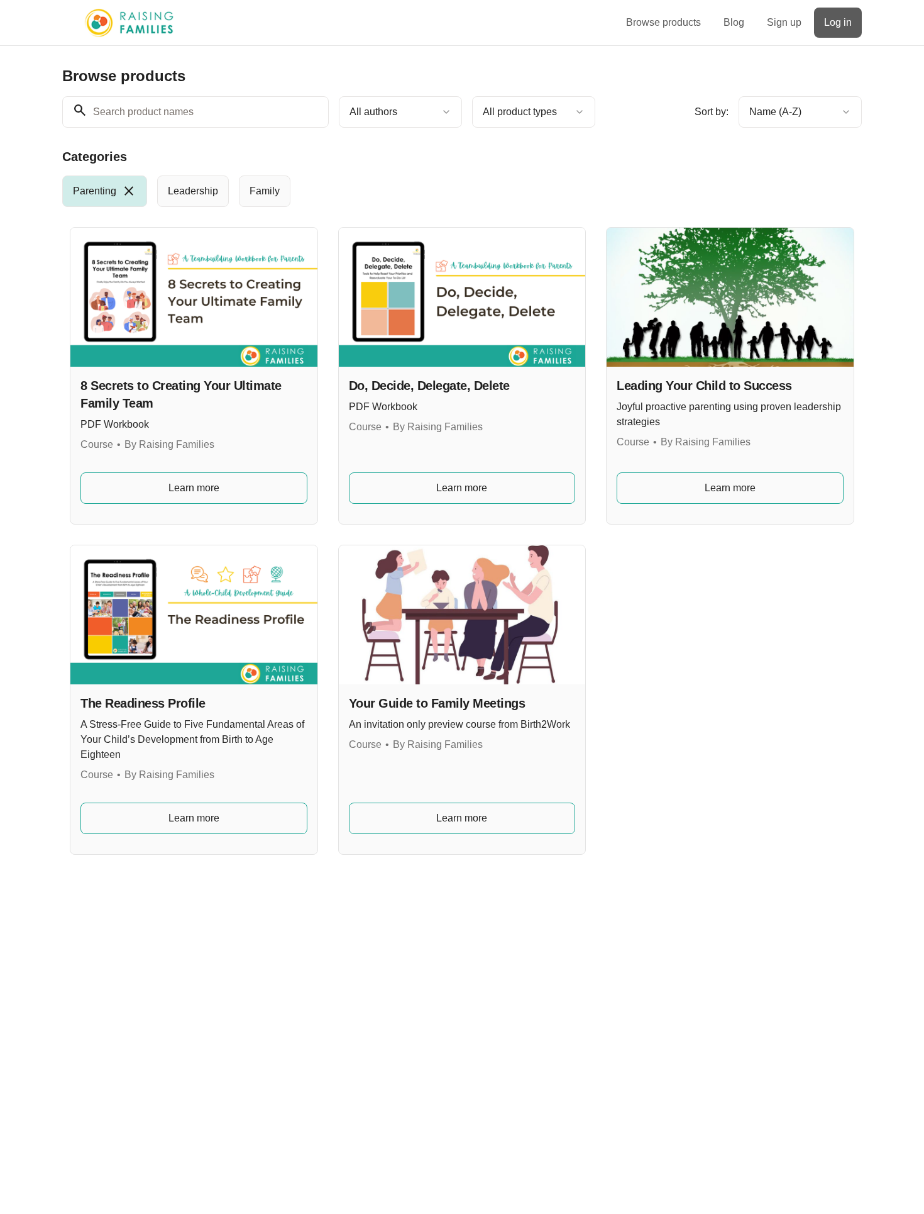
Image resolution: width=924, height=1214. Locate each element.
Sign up (784, 22)
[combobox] (400, 112)
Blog (733, 22)
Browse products (663, 22)
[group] (410, 191)
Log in (838, 22)
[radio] (104, 191)
